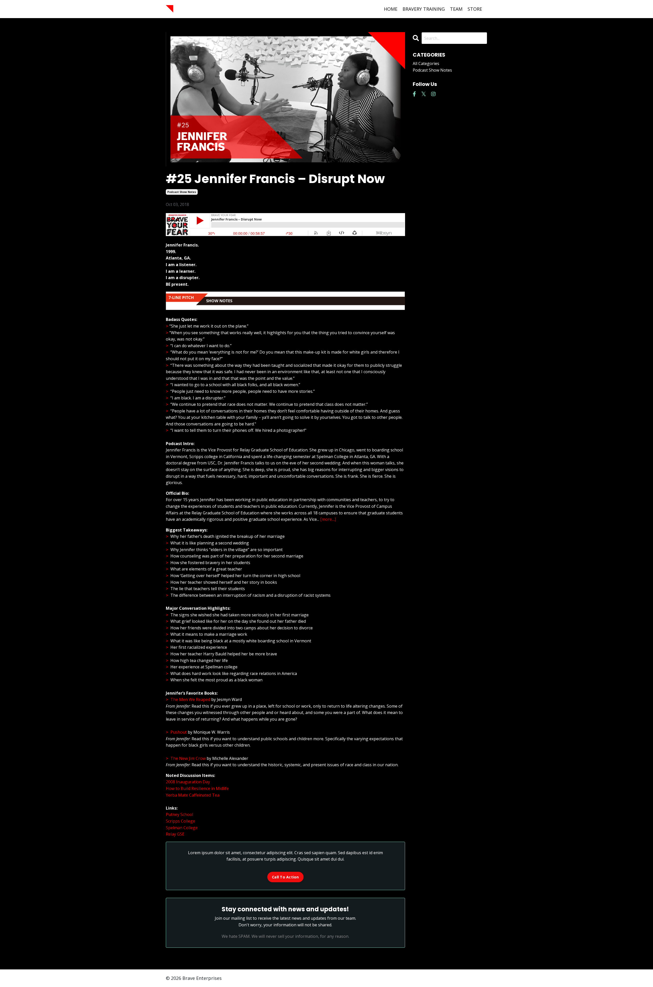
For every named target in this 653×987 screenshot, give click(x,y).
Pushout (178, 732)
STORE (475, 9)
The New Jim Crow (188, 758)
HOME (390, 9)
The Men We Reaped (190, 699)
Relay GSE (175, 834)
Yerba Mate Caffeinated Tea (192, 795)
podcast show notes (181, 192)
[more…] (327, 519)
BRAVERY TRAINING (424, 9)
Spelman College (182, 827)
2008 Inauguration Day (188, 782)
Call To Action (285, 877)
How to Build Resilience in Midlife (197, 788)
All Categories (426, 63)
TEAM (456, 9)
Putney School (179, 814)
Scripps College (180, 821)
